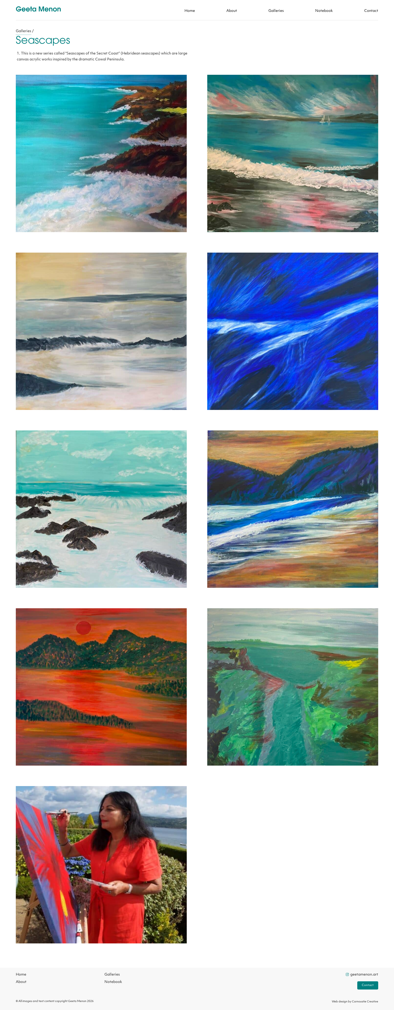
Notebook (324, 11)
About (231, 11)
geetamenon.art (363, 974)
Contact (371, 11)
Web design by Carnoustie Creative (355, 1001)
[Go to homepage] (38, 10)
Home (189, 11)
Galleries (276, 11)
